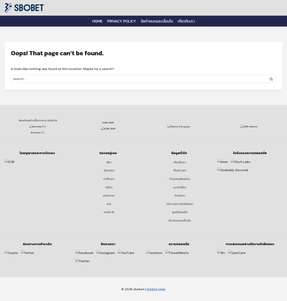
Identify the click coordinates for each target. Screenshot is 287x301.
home (97, 21)
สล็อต (108, 187)
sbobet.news (156, 289)
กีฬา (109, 162)
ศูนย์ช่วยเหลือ (180, 212)
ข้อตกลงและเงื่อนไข (179, 221)
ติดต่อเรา (180, 196)
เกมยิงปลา (109, 196)
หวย (109, 204)
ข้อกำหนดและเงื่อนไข (157, 21)
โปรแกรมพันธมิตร (179, 179)
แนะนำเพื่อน (179, 187)
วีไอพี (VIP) (179, 171)
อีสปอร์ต (109, 171)
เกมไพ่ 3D (109, 212)
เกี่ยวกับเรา (186, 21)
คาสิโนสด (108, 179)
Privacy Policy (121, 21)
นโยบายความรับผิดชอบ (179, 204)
